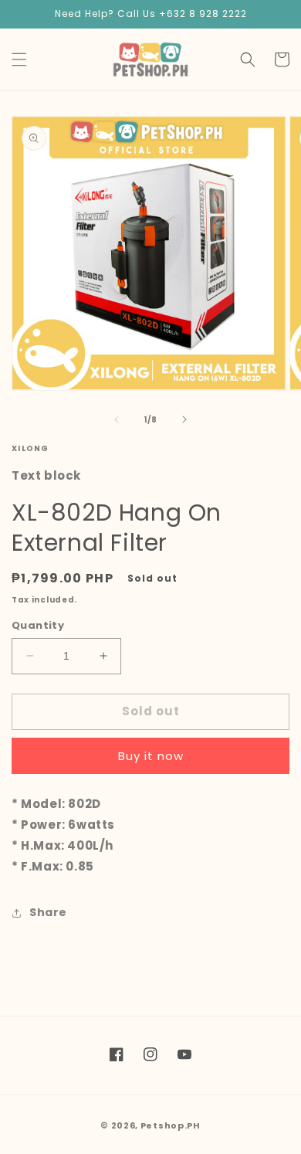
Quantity (38, 625)
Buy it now (151, 756)
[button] (19, 59)
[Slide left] (117, 419)
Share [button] (48, 912)
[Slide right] (184, 419)
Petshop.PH (170, 1125)
